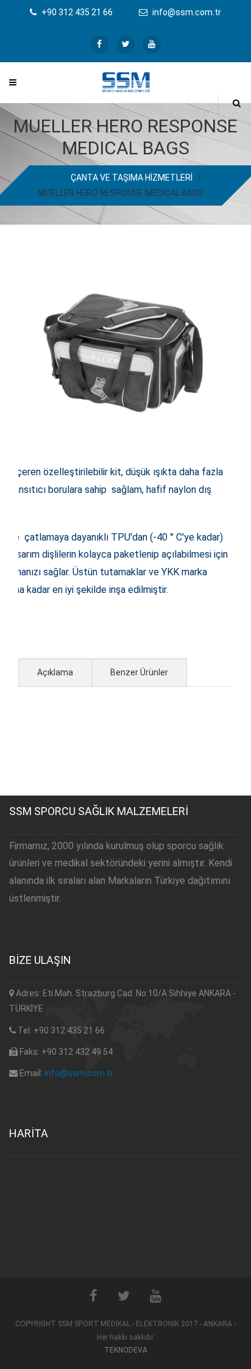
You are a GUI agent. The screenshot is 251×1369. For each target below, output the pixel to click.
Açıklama (55, 672)
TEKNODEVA (125, 1350)
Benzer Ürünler (139, 672)
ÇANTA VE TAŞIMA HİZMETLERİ (132, 177)
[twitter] (125, 44)
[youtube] (152, 44)
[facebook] (99, 44)
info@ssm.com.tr (78, 1073)
